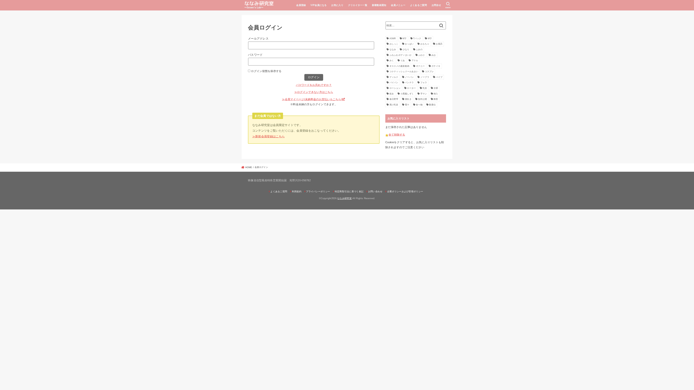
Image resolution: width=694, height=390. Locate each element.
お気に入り (337, 5)
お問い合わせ (375, 191)
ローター (411, 88)
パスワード (255, 54)
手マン (423, 93)
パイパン (393, 82)
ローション (395, 88)
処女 (391, 93)
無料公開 (422, 99)
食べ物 (419, 104)
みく (391, 60)
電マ (407, 104)
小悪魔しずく (407, 93)
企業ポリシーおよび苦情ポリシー (405, 191)
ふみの (419, 49)
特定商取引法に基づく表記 (349, 191)
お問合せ (436, 5)
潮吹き (408, 99)
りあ (402, 60)
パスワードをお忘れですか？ (314, 85)
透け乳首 (393, 104)
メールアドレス (258, 38)
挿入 (436, 93)
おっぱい (409, 44)
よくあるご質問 (418, 5)
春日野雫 (393, 99)
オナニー (420, 66)
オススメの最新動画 (399, 66)
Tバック (417, 38)
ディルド (393, 77)
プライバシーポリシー (318, 191)
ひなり (406, 49)
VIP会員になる (318, 5)
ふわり (421, 55)
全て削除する (397, 134)
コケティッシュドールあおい (403, 71)
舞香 (436, 99)
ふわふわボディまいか (400, 55)
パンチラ (409, 82)
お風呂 (439, 44)
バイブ (439, 77)
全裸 (436, 88)
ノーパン (409, 77)
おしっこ (393, 44)
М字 (430, 38)
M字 (404, 38)
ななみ (392, 49)
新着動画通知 (379, 5)
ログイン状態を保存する (266, 71)
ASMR (392, 38)
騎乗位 (432, 104)
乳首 (425, 88)
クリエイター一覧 (357, 5)
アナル (415, 60)
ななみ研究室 (259, 3)
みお (433, 55)
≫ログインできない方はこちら (313, 92)
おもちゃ (424, 44)
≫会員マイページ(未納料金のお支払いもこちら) (312, 99)
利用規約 (296, 191)
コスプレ (429, 71)
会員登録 (301, 5)
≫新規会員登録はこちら (268, 136)
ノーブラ (424, 77)
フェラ (423, 82)
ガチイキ (435, 66)
